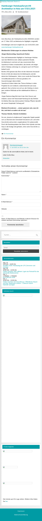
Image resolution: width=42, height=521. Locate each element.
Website (4, 209)
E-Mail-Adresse (6, 201)
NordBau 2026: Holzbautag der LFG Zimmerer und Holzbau (19, 266)
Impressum (21, 511)
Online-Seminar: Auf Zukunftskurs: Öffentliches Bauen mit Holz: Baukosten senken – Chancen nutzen (20, 282)
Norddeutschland (23, 11)
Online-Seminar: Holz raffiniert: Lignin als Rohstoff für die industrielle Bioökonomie (21, 272)
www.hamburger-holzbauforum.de (12, 47)
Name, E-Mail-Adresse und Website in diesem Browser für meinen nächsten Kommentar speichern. (20, 219)
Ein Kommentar (8, 133)
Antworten (6, 158)
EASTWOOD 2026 (9, 277)
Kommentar (5, 175)
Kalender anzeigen (9, 285)
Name (3, 194)
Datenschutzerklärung (21, 514)
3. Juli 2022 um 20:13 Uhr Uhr (19, 147)
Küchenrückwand (16, 145)
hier (6, 501)
